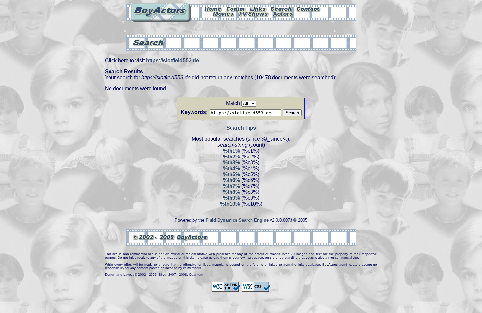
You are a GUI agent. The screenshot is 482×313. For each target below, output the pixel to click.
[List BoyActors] (283, 13)
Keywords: (194, 112)
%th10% (230, 204)
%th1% (231, 151)
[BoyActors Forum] (235, 8)
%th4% (231, 168)
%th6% (231, 180)
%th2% (231, 156)
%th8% (231, 192)
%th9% (231, 198)
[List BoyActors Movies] (223, 13)
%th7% (231, 186)
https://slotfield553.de (172, 60)
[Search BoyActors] (281, 8)
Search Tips (241, 128)
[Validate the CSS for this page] (256, 288)
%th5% (231, 174)
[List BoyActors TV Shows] (253, 13)
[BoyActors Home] (213, 8)
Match (233, 103)
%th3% (231, 162)
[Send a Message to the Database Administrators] (308, 8)
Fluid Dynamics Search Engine (237, 220)
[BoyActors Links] (258, 8)
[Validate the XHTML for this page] (225, 288)
